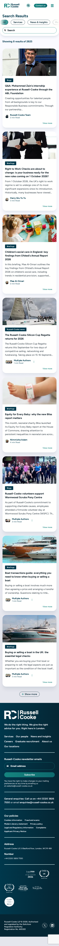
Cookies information (13, 820)
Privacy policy (36, 824)
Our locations (11, 746)
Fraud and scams (32, 820)
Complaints (41, 828)
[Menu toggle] (52, 5)
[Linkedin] (52, 925)
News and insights (41, 736)
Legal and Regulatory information (19, 828)
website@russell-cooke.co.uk (19, 786)
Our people (22, 736)
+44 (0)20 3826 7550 (13, 858)
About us (47, 741)
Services (8, 736)
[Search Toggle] (28, 5)
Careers (8, 741)
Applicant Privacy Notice (15, 831)
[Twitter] (44, 925)
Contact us (40, 6)
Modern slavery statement (16, 824)
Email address (18, 766)
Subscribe (29, 774)
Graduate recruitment (27, 741)
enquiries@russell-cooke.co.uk (36, 802)
